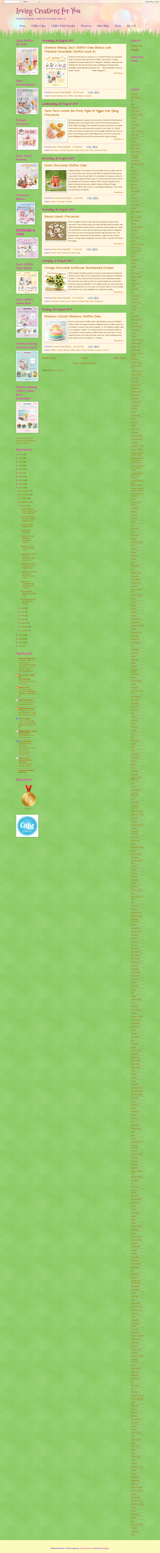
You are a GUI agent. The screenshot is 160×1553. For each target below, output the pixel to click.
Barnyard (134, 181)
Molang (134, 925)
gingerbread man (137, 626)
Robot (133, 1206)
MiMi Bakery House (27, 708)
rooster (133, 1216)
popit (133, 1135)
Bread (133, 241)
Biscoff (133, 208)
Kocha (133, 744)
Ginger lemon (136, 619)
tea (132, 1389)
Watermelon (135, 1497)
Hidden (133, 663)
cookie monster (137, 439)
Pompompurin (136, 1128)
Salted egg (135, 1230)
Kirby (133, 734)
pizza (133, 1101)
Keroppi (134, 730)
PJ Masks (135, 1105)
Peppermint (135, 1057)
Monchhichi (135, 928)
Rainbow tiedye (137, 1177)
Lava (133, 768)
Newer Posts (49, 358)
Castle (133, 309)
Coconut (134, 422)
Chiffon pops (136, 350)
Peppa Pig (135, 1054)
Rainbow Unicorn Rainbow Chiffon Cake (72, 317)
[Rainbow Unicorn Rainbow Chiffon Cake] (55, 341)
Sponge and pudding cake (136, 1282)
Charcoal (134, 323)
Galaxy (133, 605)
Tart (132, 1382)
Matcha (134, 866)
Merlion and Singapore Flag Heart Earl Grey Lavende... (27, 585)
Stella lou (134, 1313)
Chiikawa (134, 359)
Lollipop (134, 821)
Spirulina (134, 1277)
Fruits (133, 602)
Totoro (133, 1430)
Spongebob (135, 1286)
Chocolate (60, 201)
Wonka (133, 1508)
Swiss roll (134, 1372)
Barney (133, 178)
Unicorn (106, 350)
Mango (133, 851)
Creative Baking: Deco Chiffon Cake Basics (67, 96)
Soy (132, 1271)
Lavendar (134, 771)
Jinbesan (134, 720)
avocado (134, 138)
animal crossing (137, 114)
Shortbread (99, 301)
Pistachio (134, 1098)
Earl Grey (54, 150)
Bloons (133, 224)
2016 (21, 635)
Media (118, 26)
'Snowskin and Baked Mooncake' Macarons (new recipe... (28, 575)
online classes (136, 1010)
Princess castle (137, 1154)
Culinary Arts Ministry (136, 504)
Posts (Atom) (57, 370)
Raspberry (135, 1180)
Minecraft (134, 906)
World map (135, 1514)
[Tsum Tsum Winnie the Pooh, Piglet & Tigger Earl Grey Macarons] (55, 141)
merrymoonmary (86, 1548)
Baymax (134, 188)
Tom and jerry (136, 1419)
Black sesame (136, 217)
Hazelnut (134, 653)
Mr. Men (134, 945)
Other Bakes (103, 26)
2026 (21, 454)
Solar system (136, 1264)
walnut (133, 1494)
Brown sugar (136, 248)
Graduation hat (136, 632)
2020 (21, 477)
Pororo (133, 1139)
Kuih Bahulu (135, 757)
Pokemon (134, 1118)
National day (135, 962)
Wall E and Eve (137, 1491)
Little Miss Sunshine (135, 807)
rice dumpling (136, 1199)
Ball (132, 167)
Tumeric (134, 1450)
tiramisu (134, 1409)
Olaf (132, 993)
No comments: (78, 298)
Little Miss (135, 802)
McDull (133, 870)
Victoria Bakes (24, 719)
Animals (134, 118)
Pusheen (134, 1164)
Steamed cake (136, 1310)
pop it (133, 1132)
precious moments (134, 1147)
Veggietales (135, 1480)
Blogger (106, 1548)
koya (133, 747)
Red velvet (135, 1187)
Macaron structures (135, 833)
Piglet (133, 1074)
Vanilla (133, 1470)
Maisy (133, 844)
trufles (133, 1443)
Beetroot (134, 198)
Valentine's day (136, 1467)
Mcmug (134, 873)
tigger (133, 1402)
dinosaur (134, 518)
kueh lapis (135, 754)
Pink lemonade (136, 1095)
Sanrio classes (136, 1237)
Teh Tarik (134, 1392)
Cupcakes (135, 508)
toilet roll (134, 1413)
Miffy (133, 893)
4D (132, 101)
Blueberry (134, 231)
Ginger (133, 616)
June (23, 612)
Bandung (134, 174)
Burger (133, 267)
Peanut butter (136, 1050)
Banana (134, 171)
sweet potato (136, 1368)
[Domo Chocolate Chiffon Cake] (55, 192)
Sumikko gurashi (137, 1336)
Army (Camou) (136, 131)
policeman (135, 1125)
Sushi (133, 1365)
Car (132, 292)
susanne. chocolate (134, 1361)
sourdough (135, 1267)
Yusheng (134, 1531)
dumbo (133, 549)
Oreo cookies (136, 1020)
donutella (134, 529)
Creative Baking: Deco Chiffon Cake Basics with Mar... (28, 511)
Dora (133, 532)
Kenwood (134, 727)
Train (133, 1436)
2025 (21, 458)
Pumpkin (134, 1161)
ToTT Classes (136, 1433)
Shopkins (134, 1243)
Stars (133, 1300)
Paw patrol (135, 1044)
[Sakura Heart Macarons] (55, 241)
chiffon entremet (137, 340)
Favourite (134, 576)
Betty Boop (135, 205)
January (24, 630)
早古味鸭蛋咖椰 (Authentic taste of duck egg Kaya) (27, 681)
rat (132, 1184)
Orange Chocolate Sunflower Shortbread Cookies (78, 268)
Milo (132, 902)
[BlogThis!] (91, 92)
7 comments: (78, 249)
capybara (134, 289)
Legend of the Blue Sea (136, 779)
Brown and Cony (137, 244)
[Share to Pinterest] (98, 92)
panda (133, 1030)
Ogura (133, 989)
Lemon (133, 787)
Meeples (134, 876)
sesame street (136, 1240)
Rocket (133, 1209)
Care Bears (135, 296)
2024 (21, 462)
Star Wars (135, 1296)
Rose (133, 1220)
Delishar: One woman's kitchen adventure (25, 760)
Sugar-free (135, 1332)
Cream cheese (136, 449)
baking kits (135, 161)
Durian (133, 552)
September (25, 502)
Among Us (135, 108)
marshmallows (136, 854)
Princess (134, 1151)
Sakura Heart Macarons (61, 217)
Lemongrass (136, 790)
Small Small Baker (26, 700)
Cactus (133, 280)
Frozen (133, 599)
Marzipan (134, 857)
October (24, 498)
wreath (133, 1518)
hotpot (133, 684)
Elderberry (135, 566)
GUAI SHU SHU (25, 741)
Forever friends (137, 595)
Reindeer (134, 1196)
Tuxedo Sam (136, 1457)
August (24, 506)
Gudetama (135, 639)
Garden (134, 609)
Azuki (133, 142)
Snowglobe (135, 1257)
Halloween (135, 649)
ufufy (133, 1460)
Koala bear (135, 740)
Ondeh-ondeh (136, 1000)
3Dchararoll (135, 97)
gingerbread (135, 622)
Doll (132, 525)
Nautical (134, 966)
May (23, 616)
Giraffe (133, 629)
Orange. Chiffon (137, 1016)
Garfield (134, 612)
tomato (133, 1426)
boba (133, 234)
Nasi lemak (135, 959)
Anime (133, 121)
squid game (135, 1290)
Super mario (135, 1339)
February (24, 627)
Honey (133, 677)
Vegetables (135, 1477)
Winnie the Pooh (101, 150)
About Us (136, 45)
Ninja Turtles (135, 972)
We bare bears (136, 1501)
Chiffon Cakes (38, 26)
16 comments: (79, 347)
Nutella (133, 983)
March (23, 623)
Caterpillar (135, 316)
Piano (133, 1071)
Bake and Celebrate (134, 156)
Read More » (119, 73)
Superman (135, 1343)
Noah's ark (135, 976)
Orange (81, 301)
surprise (134, 1346)
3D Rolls (134, 94)
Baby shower (136, 152)
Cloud (133, 412)
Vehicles (134, 1484)
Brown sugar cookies (136, 252)
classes (134, 409)
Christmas (135, 388)
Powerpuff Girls (137, 1142)
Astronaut (134, 135)
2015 (21, 639)
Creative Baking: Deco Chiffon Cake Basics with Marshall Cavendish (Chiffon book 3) (77, 50)
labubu (133, 761)
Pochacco (135, 1111)
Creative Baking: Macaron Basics (137, 489)
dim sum (134, 515)
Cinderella (135, 398)
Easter (133, 559)
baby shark (135, 148)
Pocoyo (134, 1115)
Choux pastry (136, 385)
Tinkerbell (134, 1406)
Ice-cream (135, 700)
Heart (59, 253)
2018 (21, 484)
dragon (133, 539)
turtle (133, 1453)
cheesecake (135, 330)
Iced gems (135, 703)
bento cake (135, 201)
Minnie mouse (136, 912)
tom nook (134, 1423)
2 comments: (78, 198)
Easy (68, 301)
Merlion (134, 883)
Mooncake (135, 942)
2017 (21, 488)
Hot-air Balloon (136, 681)
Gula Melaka (136, 643)
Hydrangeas (135, 696)
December (25, 491)
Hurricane (134, 688)
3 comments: (78, 147)
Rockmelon (135, 1213)
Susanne (88, 96)
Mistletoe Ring (136, 916)
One (132, 1003)
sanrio (133, 1233)
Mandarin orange (137, 847)
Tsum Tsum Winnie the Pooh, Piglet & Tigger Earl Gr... (28, 519)
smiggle (134, 1250)
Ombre (133, 996)
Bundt (133, 263)
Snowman (135, 1260)
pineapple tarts (136, 1088)
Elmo (133, 569)
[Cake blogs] (28, 810)
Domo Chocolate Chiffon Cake (65, 166)
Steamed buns (136, 1307)
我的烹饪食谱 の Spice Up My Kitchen (27, 732)
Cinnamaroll (135, 402)
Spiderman (135, 1274)
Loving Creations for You (48, 11)
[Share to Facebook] (96, 92)
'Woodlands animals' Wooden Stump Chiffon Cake (28, 566)
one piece (134, 1006)
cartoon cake (136, 303)
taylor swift (135, 1385)
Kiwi (132, 737)
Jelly (132, 713)
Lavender (62, 150)
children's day (136, 362)
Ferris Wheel (136, 580)
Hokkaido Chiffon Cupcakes (135, 672)
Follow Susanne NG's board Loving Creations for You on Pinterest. (26, 440)
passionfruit (135, 1037)
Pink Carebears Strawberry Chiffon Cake (28, 593)
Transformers (136, 1440)
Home (22, 26)
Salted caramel (136, 1226)
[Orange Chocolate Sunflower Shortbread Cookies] (55, 291)
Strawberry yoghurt (135, 1325)
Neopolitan (135, 969)
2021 (21, 473)
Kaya (133, 724)
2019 (21, 480)
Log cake (134, 818)
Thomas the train (137, 1395)
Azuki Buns (135, 145)
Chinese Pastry (137, 371)
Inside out (134, 707)
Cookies (62, 301)
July (23, 608)
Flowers (53, 253)
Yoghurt (134, 1528)
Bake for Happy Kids (27, 658)
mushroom (135, 948)
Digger (133, 512)
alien (132, 104)
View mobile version (84, 363)
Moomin (134, 938)
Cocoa (133, 419)
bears (133, 195)
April (23, 619)
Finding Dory (136, 583)
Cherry (133, 333)
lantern (133, 764)
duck (133, 545)
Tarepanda (135, 1379)
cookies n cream (137, 446)
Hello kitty (134, 660)
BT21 (133, 256)
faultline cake (136, 573)
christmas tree (136, 392)
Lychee (133, 828)
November (25, 495)
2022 (21, 469)
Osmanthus (135, 1023)
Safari (133, 1223)
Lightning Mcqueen (134, 795)
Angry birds (135, 111)
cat (132, 313)
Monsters (134, 935)
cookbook (134, 432)
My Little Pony (136, 952)
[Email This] (89, 92)
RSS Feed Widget (146, 83)
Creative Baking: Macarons (137, 495)
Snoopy (134, 1254)
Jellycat (134, 717)
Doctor (133, 522)
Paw (132, 1040)
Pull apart (134, 1158)
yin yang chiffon (137, 1525)
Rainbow (90, 350)
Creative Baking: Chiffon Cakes (69, 350)
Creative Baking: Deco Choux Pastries (137, 475)
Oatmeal (134, 986)
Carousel (134, 299)
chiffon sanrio (136, 343)
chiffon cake (135, 347)
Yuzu (133, 1535)
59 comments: (79, 92)
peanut (133, 1047)
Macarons (86, 26)
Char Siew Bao (136, 320)
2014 (21, 643)
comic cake (135, 429)
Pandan (134, 1033)
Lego (133, 783)
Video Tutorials (136, 1487)
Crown (133, 499)
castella (134, 306)
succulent (134, 1329)
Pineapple (134, 1084)
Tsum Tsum (89, 150)
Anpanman (135, 125)
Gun (132, 646)
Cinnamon (135, 405)
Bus (132, 270)
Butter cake (135, 273)
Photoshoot (135, 1067)
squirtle (133, 1293)
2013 (21, 646)
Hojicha (134, 666)
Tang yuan (135, 1375)
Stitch (133, 1317)
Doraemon (135, 535)
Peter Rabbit (135, 1061)
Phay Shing (79, 150)
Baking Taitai (24, 687)
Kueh (133, 751)
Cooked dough (136, 436)
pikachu (134, 1078)
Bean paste (135, 191)
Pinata (84, 350)
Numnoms (135, 979)
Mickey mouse (136, 890)
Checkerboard (136, 326)
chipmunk (134, 378)
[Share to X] (93, 92)
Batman (134, 184)
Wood (133, 1511)
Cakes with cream (135, 285)
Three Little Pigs (137, 1399)
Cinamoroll (135, 395)
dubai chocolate (137, 542)
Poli (132, 1122)
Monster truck (136, 932)
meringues (135, 880)
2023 (21, 465)
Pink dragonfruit (137, 1091)
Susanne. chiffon (137, 1356)
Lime (133, 799)
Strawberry (135, 1320)
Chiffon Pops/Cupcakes (63, 26)
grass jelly (135, 636)
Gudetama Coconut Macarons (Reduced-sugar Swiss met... (27, 557)
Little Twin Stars (137, 811)
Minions (134, 909)
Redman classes (134, 1191)
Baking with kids (137, 164)
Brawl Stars (135, 237)
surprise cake (136, 1349)
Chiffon (53, 201)
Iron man (134, 710)
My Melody (135, 955)
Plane (133, 1108)
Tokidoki (134, 1416)
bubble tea (135, 260)
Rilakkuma (135, 1203)
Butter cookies (136, 277)
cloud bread (135, 415)
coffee (133, 426)
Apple (133, 128)
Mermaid (134, 887)
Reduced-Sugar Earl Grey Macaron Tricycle (28, 601)
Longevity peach (137, 825)
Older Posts (119, 358)
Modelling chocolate (134, 920)
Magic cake (135, 840)
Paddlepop (135, 1027)
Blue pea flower (137, 227)
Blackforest (135, 220)
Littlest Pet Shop (137, 815)
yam (132, 1521)
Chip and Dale (136, 375)
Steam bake (135, 1303)
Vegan (133, 1474)
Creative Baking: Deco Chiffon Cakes (137, 468)
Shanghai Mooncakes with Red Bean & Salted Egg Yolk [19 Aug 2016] (27, 712)
